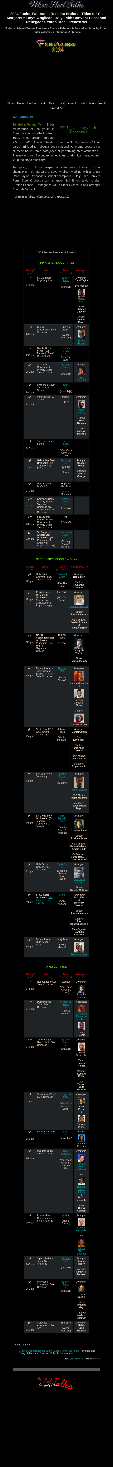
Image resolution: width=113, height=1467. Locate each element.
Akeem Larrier (81, 299)
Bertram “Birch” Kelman (81, 1189)
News (51, 103)
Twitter (82, 103)
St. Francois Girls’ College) (44, 900)
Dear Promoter (66, 1152)
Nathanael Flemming (81, 1014)
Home (11, 103)
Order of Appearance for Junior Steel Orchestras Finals (49, 1350)
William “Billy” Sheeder (81, 1251)
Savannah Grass (65, 349)
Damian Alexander (81, 1229)
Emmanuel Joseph (79, 880)
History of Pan (56, 108)
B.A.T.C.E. (47, 673)
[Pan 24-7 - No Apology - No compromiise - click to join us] (56, 1389)
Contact (92, 103)
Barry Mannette (79, 954)
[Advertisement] (56, 76)
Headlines (31, 103)
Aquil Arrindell (81, 378)
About (102, 103)
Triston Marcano (81, 342)
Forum (61, 103)
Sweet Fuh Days (66, 1003)
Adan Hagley (81, 411)
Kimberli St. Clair (79, 606)
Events (43, 103)
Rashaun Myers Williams (81, 1167)
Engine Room (66, 279)
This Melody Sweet (65, 533)
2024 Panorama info (23, 117)
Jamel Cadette (79, 790)
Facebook (71, 103)
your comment (76, 1359)
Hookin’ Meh (62, 669)
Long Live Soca (66, 442)
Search (20, 103)
